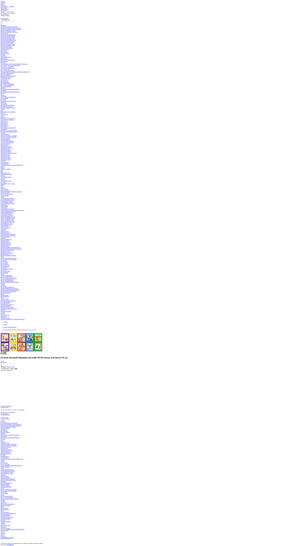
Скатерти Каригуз (5, 139)
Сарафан (3, 312)
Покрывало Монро (5, 245)
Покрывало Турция (5, 251)
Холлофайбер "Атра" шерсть (8, 183)
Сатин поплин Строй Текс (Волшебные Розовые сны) (14, 64)
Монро (2, 167)
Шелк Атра (3, 121)
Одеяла (2, 197)
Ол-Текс (3, 178)
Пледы (2, 256)
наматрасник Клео (5, 154)
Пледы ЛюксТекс (5, 264)
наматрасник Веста (5, 157)
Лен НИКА (3, 96)
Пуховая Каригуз (5, 162)
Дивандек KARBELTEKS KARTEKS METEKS (13, 319)
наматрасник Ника (5, 149)
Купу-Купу (3, 182)
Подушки (3, 161)
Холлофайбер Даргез (6, 177)
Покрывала (3, 238)
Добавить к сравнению (6, 370)
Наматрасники (4, 145)
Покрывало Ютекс (5, 242)
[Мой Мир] (16, 369)
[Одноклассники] (14, 369)
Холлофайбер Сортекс (6, 174)
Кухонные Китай (5, 303)
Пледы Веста (4, 267)
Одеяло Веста (4, 205)
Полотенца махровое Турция (8, 44)
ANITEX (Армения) (6, 169)
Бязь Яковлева (4, 98)
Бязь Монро (4, 56)
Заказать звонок (5, 14)
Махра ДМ (3, 102)
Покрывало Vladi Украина (7, 250)
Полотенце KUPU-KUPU (7, 42)
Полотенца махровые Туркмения (9, 26)
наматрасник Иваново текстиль (9, 153)
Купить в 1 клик (11, 366)
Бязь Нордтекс (4, 61)
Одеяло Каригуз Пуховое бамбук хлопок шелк (12, 210)
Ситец (2, 115)
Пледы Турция (4, 262)
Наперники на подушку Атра (8, 118)
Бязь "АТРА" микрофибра (7, 84)
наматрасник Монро (6, 151)
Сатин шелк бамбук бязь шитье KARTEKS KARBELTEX (15, 72)
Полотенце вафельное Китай (8, 37)
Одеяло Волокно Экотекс (7, 201)
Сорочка (3, 284)
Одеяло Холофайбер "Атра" (8, 221)
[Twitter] (13, 369)
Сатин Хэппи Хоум (5, 78)
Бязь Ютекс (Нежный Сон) (7, 73)
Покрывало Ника (5, 246)
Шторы (2, 294)
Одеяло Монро (4, 206)
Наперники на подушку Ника (8, 101)
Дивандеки (3, 316)
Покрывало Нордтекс (6, 243)
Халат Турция (4, 189)
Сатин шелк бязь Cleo (6, 57)
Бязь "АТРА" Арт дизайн (7, 66)
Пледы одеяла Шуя (5, 271)
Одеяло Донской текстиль (7, 219)
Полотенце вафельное (6, 46)
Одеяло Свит (4, 229)
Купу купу (3, 100)
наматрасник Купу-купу (7, 147)
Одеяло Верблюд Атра (6, 225)
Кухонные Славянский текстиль (9, 308)
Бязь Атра (3, 117)
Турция (2, 109)
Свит (2, 186)
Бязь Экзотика (4, 52)
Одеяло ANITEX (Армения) (8, 203)
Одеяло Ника (4, 207)
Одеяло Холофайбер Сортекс (8, 218)
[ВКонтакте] (11, 369)
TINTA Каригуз (5, 163)
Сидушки (3, 314)
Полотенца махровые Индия (8, 36)
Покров (2, 185)
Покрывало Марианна (6, 239)
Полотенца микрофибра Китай (8, 40)
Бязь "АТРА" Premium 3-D (7, 85)
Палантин (3, 310)
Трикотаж (3, 230)
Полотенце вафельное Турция (8, 30)
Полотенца (3, 25)
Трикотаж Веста (5, 231)
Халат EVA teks (4, 195)
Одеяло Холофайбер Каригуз (8, 211)
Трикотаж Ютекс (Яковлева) (8, 234)
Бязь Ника (3, 88)
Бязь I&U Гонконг (5, 53)
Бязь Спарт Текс (5, 81)
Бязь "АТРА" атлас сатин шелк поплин (10, 65)
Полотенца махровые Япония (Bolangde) (11, 29)
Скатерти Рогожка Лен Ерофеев (9, 135)
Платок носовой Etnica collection (9, 278)
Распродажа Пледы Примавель (8, 291)
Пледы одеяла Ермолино (7, 268)
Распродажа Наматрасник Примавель (10, 290)
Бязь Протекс (4, 58)
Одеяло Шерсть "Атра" (6, 223)
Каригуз (3, 113)
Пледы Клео (4, 260)
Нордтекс (3, 179)
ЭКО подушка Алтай (6, 181)
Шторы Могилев (5, 296)
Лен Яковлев (4, 129)
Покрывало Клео (5, 241)
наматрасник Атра (5, 155)
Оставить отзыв (5, 407)
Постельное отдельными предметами (10, 89)
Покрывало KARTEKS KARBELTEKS (10, 247)
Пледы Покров (4, 272)
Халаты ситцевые (5, 193)
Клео (2, 110)
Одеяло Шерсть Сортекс (7, 215)
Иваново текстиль (5, 173)
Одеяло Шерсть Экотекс (7, 202)
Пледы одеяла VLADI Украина (8, 259)
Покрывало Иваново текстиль (8, 255)
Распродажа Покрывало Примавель (10, 288)
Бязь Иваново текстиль (6, 77)
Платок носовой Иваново (7, 280)
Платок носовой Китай (6, 275)
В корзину (3, 366)
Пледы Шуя (4, 270)
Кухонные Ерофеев (5, 306)
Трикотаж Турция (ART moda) (8, 235)
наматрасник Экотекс (6, 146)
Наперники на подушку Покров (9, 131)
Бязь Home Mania (5, 82)
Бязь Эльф (3, 62)
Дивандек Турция (5, 318)
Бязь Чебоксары (5, 125)
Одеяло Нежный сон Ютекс (8, 222)
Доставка (3, 2)
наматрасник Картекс (6, 158)
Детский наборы (5, 299)
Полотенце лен (4, 33)
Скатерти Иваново (5, 143)
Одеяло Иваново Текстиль (7, 209)
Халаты (2, 187)
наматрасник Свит (5, 159)
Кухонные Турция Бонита (7, 307)
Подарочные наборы (6, 311)
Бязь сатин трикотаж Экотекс (8, 107)
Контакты (3, 5)
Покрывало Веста (5, 254)
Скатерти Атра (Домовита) (7, 142)
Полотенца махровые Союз (7, 38)
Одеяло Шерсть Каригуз (7, 213)
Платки (2, 274)
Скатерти (3, 133)
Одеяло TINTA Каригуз (6, 214)
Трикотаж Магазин (5, 237)
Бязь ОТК (3, 54)
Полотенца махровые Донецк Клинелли (11, 28)
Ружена (2, 175)
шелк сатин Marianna (6, 74)
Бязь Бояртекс (4, 80)
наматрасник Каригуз (6, 150)
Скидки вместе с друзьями (7, 6)
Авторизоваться (5, 9)
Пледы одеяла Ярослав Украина (9, 258)
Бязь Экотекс (4, 50)
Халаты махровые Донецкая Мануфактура (11, 191)
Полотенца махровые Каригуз (8, 34)
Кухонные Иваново (5, 302)
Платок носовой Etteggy (7, 276)
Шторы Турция (4, 295)
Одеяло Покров (4, 226)
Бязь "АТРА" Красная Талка (8, 60)
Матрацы (3, 283)
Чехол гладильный (5, 315)
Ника (2, 171)
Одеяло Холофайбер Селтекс (8, 217)
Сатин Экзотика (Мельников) (8, 97)
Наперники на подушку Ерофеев (9, 130)
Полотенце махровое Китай (8, 41)
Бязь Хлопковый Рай (6, 86)
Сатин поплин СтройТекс (7, 119)
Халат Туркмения (5, 190)
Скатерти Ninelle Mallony (7, 141)
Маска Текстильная (5, 292)
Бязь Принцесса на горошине (8, 76)
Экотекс (3, 166)
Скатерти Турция (5, 134)
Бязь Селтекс (4, 126)
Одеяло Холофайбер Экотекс (8, 199)
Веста (2, 94)
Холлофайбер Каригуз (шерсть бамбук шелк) (12, 165)
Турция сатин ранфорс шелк (8, 68)
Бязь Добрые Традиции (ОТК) (8, 127)
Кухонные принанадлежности (8, 300)
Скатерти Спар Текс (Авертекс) (9, 137)
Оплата (2, 4)
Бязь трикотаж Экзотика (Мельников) (10, 92)
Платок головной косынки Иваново (10, 282)
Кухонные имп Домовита (7, 304)
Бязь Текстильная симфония (8, 70)
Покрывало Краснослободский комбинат (11, 248)
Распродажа (4, 286)
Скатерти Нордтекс (5, 138)
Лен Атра (3, 93)
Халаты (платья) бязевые (7, 194)
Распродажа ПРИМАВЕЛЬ (7, 287)
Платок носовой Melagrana (7, 279)
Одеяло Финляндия (5, 227)
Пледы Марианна (5, 266)
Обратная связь (4, 18)
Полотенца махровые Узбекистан (9, 32)
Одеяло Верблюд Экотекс (7, 198)
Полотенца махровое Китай (8, 45)
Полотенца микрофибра (7, 48)
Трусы (2, 298)
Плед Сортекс (4, 263)
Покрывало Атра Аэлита (7, 252)
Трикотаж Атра (4, 122)
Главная (3, 1)
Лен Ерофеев (4, 103)
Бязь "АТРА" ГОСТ (5, 69)
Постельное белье (5, 49)
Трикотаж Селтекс (5, 233)
